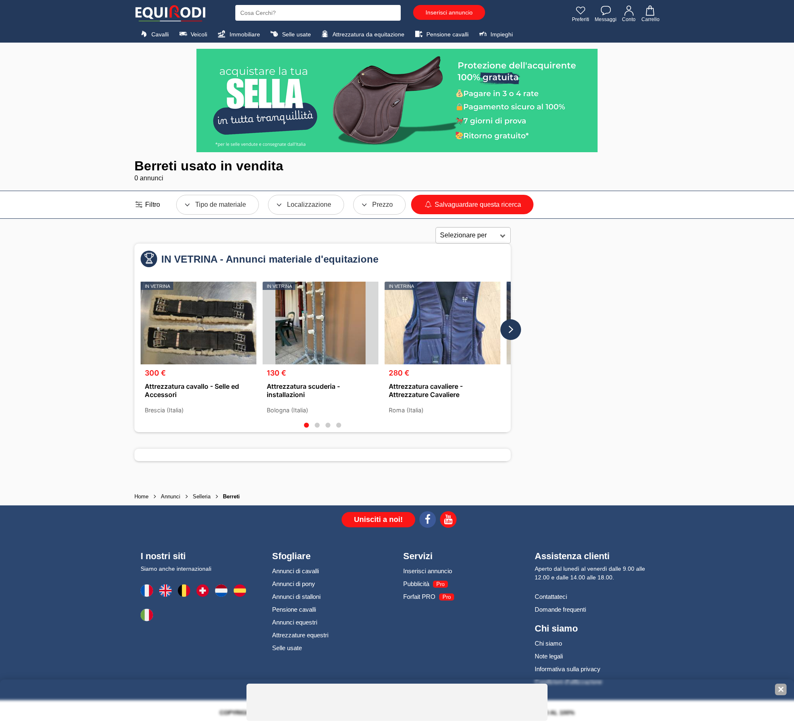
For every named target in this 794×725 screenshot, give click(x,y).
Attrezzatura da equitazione (367, 34)
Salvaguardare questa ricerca (477, 204)
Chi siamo (548, 643)
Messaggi (606, 19)
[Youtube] (448, 520)
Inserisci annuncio (449, 12)
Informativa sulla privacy (567, 668)
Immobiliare (244, 34)
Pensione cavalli (447, 34)
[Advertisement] (585, 357)
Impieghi (501, 34)
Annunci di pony (293, 583)
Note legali (549, 656)
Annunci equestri (294, 622)
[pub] (397, 100)
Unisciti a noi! (378, 519)
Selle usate (295, 34)
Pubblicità (416, 583)
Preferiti (580, 19)
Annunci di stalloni (296, 596)
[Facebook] (427, 520)
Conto (629, 19)
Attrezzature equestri (300, 635)
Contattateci (551, 596)
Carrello (650, 19)
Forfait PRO (419, 596)
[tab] (306, 425)
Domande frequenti (560, 609)
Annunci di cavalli (295, 570)
